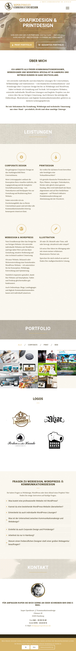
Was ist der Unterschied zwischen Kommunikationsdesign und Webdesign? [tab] (35, 520)
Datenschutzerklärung (46, 647)
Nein (34, 647)
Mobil (38, 623)
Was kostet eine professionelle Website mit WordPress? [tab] (33, 501)
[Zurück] (1, 31)
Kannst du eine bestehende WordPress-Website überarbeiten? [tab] (35, 506)
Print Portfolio (23, 45)
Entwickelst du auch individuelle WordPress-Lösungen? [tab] (32, 512)
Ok (26, 647)
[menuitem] (66, 8)
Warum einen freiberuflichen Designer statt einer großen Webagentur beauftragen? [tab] (38, 543)
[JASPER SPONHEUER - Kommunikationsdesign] (22, 6)
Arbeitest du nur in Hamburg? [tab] (21, 535)
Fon (38, 620)
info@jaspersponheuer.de (41, 626)
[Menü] (66, 8)
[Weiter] (73, 31)
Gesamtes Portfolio (52, 45)
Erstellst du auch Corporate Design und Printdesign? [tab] (31, 529)
